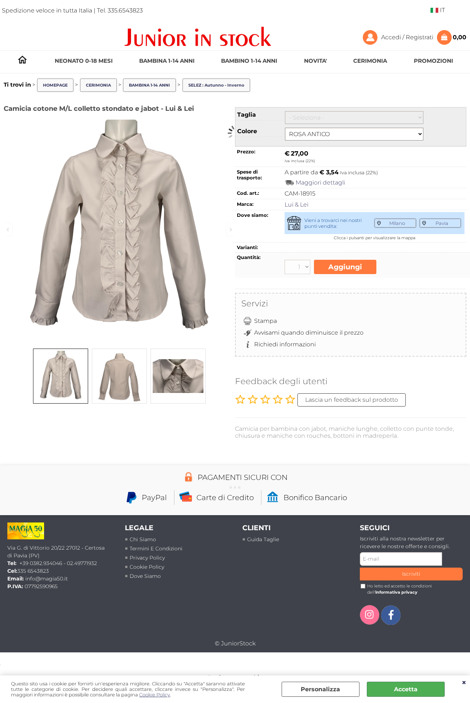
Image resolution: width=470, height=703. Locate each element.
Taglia (246, 114)
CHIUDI (464, 682)
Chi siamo (143, 539)
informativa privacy (396, 592)
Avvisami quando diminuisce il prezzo (309, 332)
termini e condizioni (156, 548)
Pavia (441, 223)
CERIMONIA (370, 60)
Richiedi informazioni (285, 344)
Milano (397, 223)
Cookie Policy (154, 694)
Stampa (265, 320)
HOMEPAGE (22, 59)
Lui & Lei (296, 204)
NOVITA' (315, 60)
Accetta (405, 689)
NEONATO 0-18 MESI (84, 60)
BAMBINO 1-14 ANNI (249, 60)
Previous (8, 229)
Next (230, 229)
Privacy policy (147, 557)
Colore (247, 131)
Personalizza (320, 689)
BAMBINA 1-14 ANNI (167, 60)
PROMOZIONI (433, 60)
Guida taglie (263, 539)
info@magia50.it (46, 578)
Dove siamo (145, 576)
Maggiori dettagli (320, 182)
